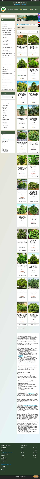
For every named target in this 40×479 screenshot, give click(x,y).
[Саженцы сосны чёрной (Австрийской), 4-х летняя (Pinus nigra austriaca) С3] (33, 283)
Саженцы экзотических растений (7, 28)
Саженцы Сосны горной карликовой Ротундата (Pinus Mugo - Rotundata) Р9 (33, 144)
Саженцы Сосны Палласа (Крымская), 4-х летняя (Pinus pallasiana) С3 (22, 291)
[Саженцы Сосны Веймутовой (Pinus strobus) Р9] (22, 209)
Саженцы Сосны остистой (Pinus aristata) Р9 (22, 242)
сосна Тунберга (20, 355)
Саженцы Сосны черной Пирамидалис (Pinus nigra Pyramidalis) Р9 (22, 168)
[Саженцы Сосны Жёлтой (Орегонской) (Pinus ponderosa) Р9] (22, 86)
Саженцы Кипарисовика (6, 40)
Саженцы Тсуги (5, 50)
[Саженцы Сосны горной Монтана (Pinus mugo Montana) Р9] (33, 63)
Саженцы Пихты (5, 44)
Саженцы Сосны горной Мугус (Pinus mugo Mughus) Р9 (22, 47)
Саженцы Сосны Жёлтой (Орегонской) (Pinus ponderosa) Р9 (22, 94)
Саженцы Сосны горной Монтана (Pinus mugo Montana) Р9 (33, 70)
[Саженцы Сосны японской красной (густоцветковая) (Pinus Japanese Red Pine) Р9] (33, 184)
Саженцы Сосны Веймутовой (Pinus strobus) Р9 (22, 217)
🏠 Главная (16, 9)
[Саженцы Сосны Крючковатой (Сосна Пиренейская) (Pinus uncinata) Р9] (33, 307)
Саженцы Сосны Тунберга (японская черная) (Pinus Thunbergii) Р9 (33, 168)
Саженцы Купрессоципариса (7, 51)
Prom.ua (24, 476)
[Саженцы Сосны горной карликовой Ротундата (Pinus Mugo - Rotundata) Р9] (33, 135)
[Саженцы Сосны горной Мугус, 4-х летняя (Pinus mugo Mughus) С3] (22, 258)
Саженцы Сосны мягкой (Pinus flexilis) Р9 (22, 119)
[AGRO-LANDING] (3, 9)
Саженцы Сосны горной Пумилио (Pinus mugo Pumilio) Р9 (22, 143)
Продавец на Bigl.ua (20, 477)
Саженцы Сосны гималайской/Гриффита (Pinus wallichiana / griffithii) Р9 (33, 119)
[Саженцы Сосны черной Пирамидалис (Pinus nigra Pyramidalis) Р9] (22, 160)
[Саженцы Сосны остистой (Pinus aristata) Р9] (22, 234)
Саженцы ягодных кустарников (7, 53)
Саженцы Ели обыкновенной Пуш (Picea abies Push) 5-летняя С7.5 (33, 242)
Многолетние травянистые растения (6, 64)
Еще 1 (4, 117)
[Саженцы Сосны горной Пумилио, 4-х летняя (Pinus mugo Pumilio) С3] (22, 184)
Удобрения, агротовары (5, 77)
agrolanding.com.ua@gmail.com (6, 464)
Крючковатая (21, 367)
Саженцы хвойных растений (24, 24)
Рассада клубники (5, 24)
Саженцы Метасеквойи (6, 48)
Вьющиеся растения (5, 69)
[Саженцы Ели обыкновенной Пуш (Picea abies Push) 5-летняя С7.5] (33, 234)
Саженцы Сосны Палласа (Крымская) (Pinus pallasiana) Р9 (34, 47)
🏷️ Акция (31, 9)
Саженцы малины (4, 26)
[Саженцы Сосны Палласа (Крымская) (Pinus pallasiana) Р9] (33, 39)
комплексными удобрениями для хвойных (30, 405)
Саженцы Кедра (5, 41)
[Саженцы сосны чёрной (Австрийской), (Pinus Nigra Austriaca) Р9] (33, 86)
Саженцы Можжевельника (7, 34)
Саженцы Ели (5, 35)
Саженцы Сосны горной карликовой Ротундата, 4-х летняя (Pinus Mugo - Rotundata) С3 (22, 316)
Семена (3, 75)
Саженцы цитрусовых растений (7, 30)
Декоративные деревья (6, 67)
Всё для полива (4, 85)
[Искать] (14, 16)
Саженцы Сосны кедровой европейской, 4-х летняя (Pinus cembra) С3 (33, 218)
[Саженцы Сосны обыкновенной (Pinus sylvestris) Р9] (22, 63)
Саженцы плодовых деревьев (6, 55)
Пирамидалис (21, 356)
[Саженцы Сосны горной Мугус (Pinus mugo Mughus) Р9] (22, 39)
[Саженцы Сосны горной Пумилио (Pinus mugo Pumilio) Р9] (22, 135)
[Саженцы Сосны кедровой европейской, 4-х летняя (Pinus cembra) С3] (33, 209)
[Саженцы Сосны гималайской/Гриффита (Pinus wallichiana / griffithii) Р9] (33, 110)
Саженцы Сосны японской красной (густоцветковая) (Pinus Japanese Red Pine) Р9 (33, 193)
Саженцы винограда (5, 57)
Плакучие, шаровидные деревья (7, 73)
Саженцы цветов (4, 71)
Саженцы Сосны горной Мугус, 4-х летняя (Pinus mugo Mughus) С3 (22, 266)
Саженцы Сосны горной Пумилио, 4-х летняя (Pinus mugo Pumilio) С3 (22, 193)
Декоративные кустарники (6, 59)
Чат (36, 476)
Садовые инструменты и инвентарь (7, 89)
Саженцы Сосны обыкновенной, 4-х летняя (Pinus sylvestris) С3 (33, 267)
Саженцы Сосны (5, 38)
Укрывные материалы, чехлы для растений (7, 82)
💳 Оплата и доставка (24, 9)
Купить (23, 54)
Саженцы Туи (5, 37)
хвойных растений (31, 393)
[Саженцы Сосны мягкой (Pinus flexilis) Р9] (22, 110)
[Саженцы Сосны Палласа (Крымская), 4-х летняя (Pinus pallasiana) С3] (22, 283)
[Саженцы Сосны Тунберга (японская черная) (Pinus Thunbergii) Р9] (33, 160)
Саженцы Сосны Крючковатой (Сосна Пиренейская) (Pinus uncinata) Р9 (34, 316)
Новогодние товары (5, 87)
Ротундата (35, 365)
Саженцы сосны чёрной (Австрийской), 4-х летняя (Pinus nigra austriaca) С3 (33, 291)
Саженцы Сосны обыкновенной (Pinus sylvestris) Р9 (22, 71)
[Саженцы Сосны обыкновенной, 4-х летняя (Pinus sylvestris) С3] (33, 258)
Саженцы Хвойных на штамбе (7, 47)
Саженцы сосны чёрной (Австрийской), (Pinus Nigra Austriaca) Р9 (33, 94)
